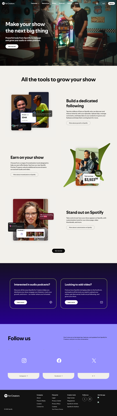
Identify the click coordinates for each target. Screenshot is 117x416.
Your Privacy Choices (57, 409)
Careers (39, 404)
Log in (103, 3)
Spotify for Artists (72, 404)
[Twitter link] (84, 399)
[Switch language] (97, 3)
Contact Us (40, 407)
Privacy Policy (56, 404)
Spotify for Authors (73, 407)
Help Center (71, 398)
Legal (53, 398)
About (39, 398)
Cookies (54, 407)
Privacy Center (56, 401)
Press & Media (41, 401)
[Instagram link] (90, 399)
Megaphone (71, 401)
